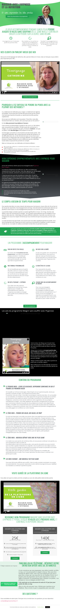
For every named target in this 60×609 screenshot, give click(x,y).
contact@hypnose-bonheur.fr (9, 601)
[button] (17, 16)
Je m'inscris (15, 558)
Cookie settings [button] (40, 607)
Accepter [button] (47, 607)
